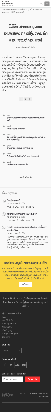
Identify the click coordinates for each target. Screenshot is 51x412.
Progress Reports (10, 333)
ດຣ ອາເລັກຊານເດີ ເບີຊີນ (25, 47)
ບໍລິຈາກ (25, 285)
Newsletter (7, 327)
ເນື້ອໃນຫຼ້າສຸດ (7, 330)
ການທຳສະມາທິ (25, 177)
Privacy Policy (9, 323)
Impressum (44, 396)
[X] (26, 99)
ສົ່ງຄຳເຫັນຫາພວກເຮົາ (11, 314)
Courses (6, 337)
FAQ (4, 317)
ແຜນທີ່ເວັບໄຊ (8, 320)
